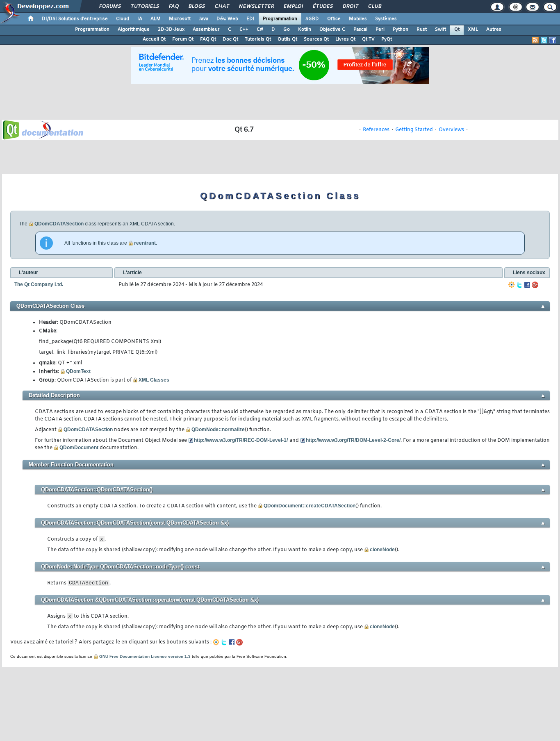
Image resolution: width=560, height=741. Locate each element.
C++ (243, 29)
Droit (350, 6)
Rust (422, 29)
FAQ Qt (208, 39)
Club (374, 6)
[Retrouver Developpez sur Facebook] (552, 40)
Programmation (280, 19)
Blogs (196, 6)
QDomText (78, 371)
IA (139, 19)
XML (473, 29)
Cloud (122, 19)
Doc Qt (230, 39)
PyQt (386, 39)
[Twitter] (519, 285)
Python (400, 29)
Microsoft (180, 19)
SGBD (312, 19)
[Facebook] (527, 285)
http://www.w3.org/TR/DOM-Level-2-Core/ (353, 440)
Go (286, 29)
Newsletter (256, 6)
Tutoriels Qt (258, 39)
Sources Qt (316, 39)
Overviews (451, 130)
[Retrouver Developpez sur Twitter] (544, 40)
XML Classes (154, 380)
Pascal (360, 29)
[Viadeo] (511, 285)
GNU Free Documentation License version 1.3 (145, 656)
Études (322, 6)
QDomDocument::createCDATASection (309, 506)
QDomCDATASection (59, 224)
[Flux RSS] (535, 40)
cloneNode (382, 549)
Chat (222, 6)
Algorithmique (134, 29)
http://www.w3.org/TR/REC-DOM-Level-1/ (241, 440)
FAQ (173, 6)
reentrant (145, 243)
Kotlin (304, 29)
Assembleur (206, 29)
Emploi (292, 6)
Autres (493, 29)
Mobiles (358, 19)
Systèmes (386, 19)
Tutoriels (144, 6)
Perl (380, 29)
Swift (440, 29)
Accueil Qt (154, 39)
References (376, 130)
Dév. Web (227, 19)
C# (260, 29)
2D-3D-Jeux (171, 29)
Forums (109, 6)
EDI (250, 19)
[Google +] (535, 285)
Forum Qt (182, 39)
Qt (457, 29)
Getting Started (414, 130)
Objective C (332, 29)
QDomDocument (78, 447)
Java (203, 19)
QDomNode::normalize (218, 429)
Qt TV (368, 39)
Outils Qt (287, 39)
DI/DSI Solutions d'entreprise (75, 19)
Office (334, 19)
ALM (155, 19)
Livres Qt (345, 39)
